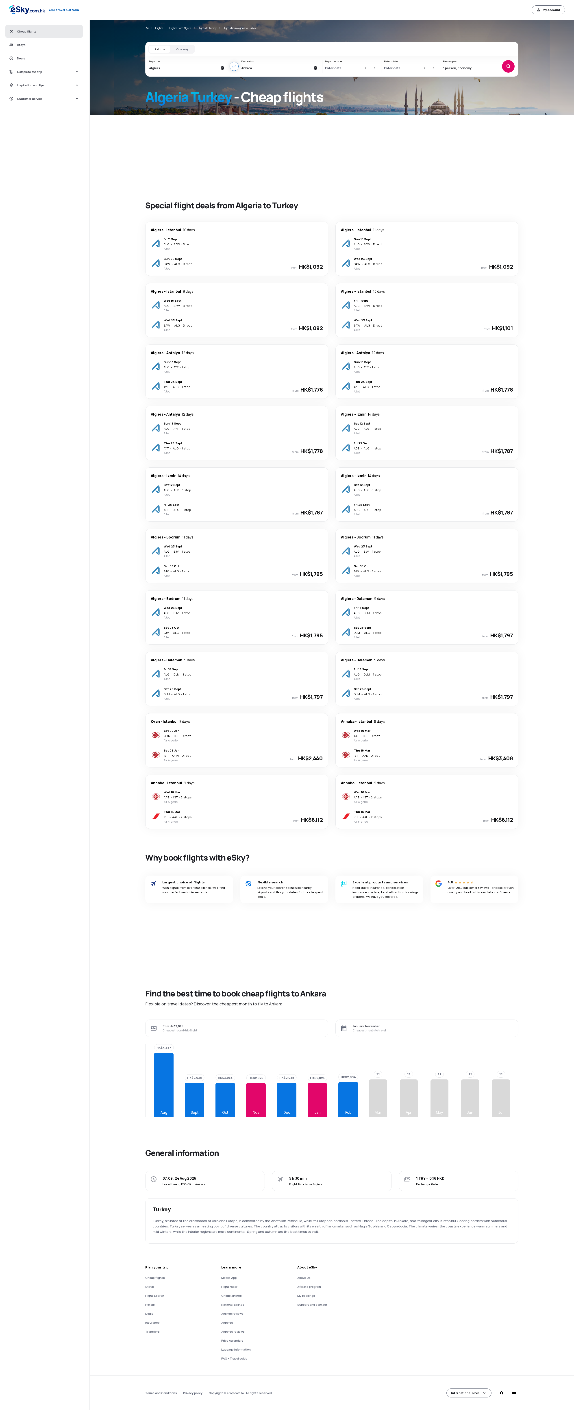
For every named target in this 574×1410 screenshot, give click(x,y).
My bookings (306, 1296)
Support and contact (312, 1305)
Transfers (152, 1331)
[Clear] (222, 67)
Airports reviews (233, 1331)
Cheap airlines (231, 1296)
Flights (159, 28)
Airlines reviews (232, 1314)
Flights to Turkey (207, 28)
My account (551, 10)
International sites (465, 1393)
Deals (149, 1314)
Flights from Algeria (180, 28)
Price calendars (232, 1340)
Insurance (152, 1323)
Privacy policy (192, 1393)
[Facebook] (501, 1392)
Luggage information (236, 1349)
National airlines (232, 1305)
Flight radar (229, 1287)
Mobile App (229, 1278)
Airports (227, 1323)
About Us (304, 1278)
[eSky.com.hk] (147, 28)
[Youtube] (513, 1392)
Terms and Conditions (161, 1393)
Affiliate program (309, 1287)
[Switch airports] (234, 66)
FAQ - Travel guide (234, 1358)
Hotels (150, 1305)
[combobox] (183, 68)
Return (159, 49)
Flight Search (154, 1296)
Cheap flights (155, 1278)
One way (182, 49)
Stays (149, 1287)
